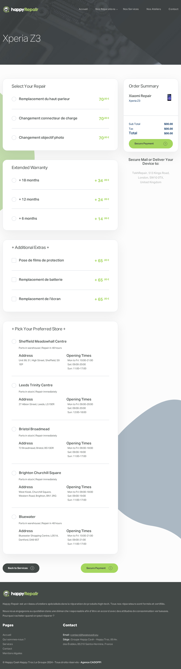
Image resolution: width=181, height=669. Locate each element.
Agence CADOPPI (91, 662)
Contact (173, 9)
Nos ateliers (154, 9)
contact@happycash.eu (84, 635)
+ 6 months (28, 218)
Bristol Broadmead (34, 429)
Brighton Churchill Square (40, 473)
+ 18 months (29, 180)
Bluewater (27, 517)
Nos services (131, 9)
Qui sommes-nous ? (14, 639)
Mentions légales (12, 653)
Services (8, 644)
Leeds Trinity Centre (36, 385)
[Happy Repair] (21, 9)
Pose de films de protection (41, 260)
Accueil (83, 9)
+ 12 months (29, 199)
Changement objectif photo (41, 137)
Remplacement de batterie (41, 279)
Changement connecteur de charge (48, 118)
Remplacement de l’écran (40, 299)
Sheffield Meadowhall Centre (43, 341)
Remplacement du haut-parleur (44, 99)
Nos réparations (105, 9)
